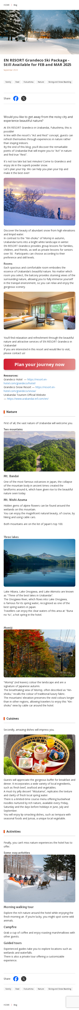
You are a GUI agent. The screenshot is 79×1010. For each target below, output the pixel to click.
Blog (15, 5)
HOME (7, 5)
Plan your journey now (40, 364)
